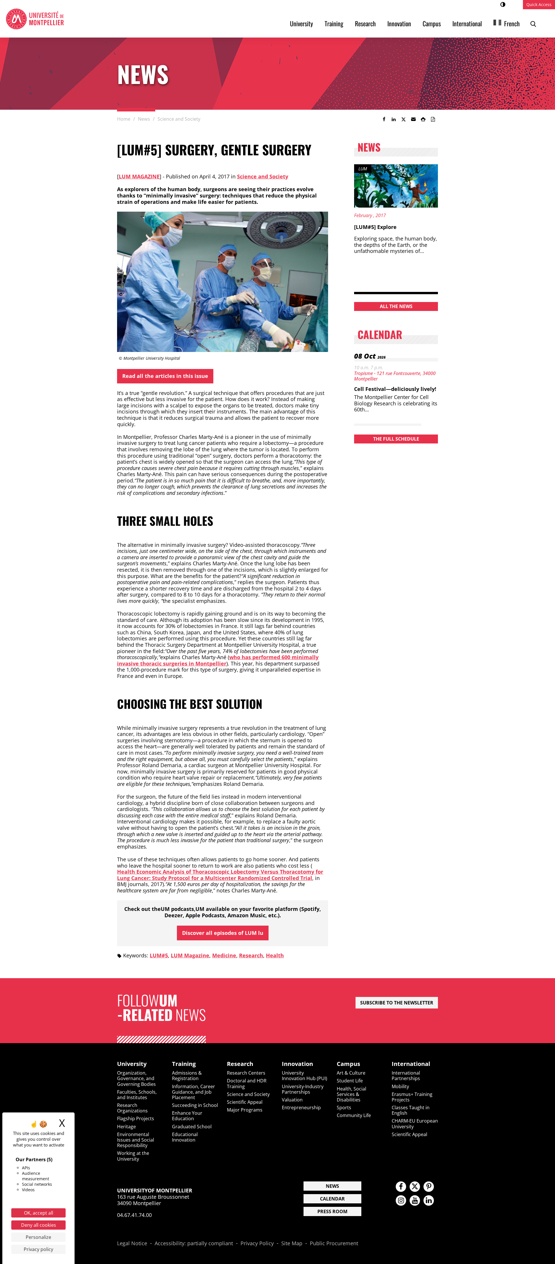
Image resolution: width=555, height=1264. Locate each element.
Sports (344, 1107)
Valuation (292, 1100)
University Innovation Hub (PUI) (304, 1076)
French (512, 23)
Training (334, 23)
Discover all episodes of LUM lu (222, 932)
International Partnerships (406, 1076)
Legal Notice (132, 1243)
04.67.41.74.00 (134, 1214)
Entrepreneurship (301, 1107)
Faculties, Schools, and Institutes (137, 1095)
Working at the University (133, 1156)
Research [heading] (240, 1063)
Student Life (350, 1080)
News (332, 1186)
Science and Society (262, 176)
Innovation (399, 23)
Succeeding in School (195, 1105)
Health (275, 955)
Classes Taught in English (411, 1110)
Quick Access (539, 4)
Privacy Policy (257, 1243)
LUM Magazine (139, 176)
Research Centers (246, 1073)
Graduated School (192, 1126)
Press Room (332, 1211)
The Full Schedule (396, 439)
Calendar (332, 1199)
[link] (384, 119)
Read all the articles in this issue (165, 375)
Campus (432, 23)
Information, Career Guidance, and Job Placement (193, 1092)
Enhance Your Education (187, 1116)
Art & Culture (351, 1073)
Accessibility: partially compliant (194, 1243)
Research (365, 23)
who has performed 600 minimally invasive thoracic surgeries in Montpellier (218, 660)
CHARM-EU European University (415, 1123)
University (301, 23)
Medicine (224, 955)
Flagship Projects (135, 1118)
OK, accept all (38, 1213)
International (467, 23)
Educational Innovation (185, 1137)
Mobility (400, 1086)
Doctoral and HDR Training (247, 1083)
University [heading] (132, 1063)
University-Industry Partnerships (302, 1089)
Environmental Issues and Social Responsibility (135, 1140)
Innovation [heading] (297, 1063)
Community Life (354, 1115)
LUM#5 (159, 955)
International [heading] (411, 1063)
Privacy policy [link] (38, 1249)
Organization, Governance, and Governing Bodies (136, 1078)
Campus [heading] (348, 1063)
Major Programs (244, 1110)
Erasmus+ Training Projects (412, 1097)
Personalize (38, 1237)
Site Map (291, 1243)
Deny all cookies (38, 1225)
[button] (413, 119)
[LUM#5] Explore (375, 226)
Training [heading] (184, 1063)
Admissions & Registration (187, 1076)
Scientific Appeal (244, 1102)
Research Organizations (132, 1108)
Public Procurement (334, 1243)
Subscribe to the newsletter (396, 1003)
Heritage (126, 1126)
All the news (396, 306)
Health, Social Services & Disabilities (351, 1094)
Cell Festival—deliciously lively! (395, 388)
